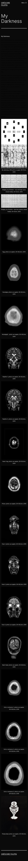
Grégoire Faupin (9, 854)
